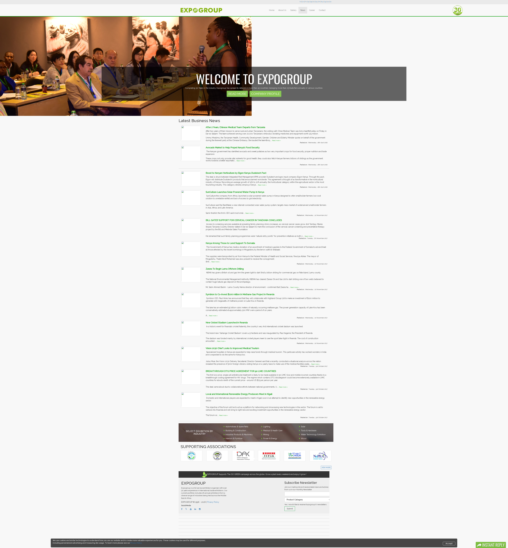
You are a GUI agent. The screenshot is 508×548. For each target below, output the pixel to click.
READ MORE (237, 93)
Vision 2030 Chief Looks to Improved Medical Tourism (232, 348)
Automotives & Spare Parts (237, 427)
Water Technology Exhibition (313, 434)
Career (312, 10)
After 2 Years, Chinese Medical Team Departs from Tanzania (235, 127)
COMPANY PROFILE (265, 93)
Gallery (293, 10)
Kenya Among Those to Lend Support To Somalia (230, 243)
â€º (190, 452)
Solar (303, 427)
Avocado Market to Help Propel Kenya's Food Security (233, 147)
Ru (322, 2)
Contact (322, 10)
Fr (306, 2)
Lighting (266, 427)
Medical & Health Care (272, 431)
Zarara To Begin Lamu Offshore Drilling (225, 269)
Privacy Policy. (136, 543)
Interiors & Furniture (234, 438)
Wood (303, 438)
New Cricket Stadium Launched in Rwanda (227, 322)
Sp (325, 2)
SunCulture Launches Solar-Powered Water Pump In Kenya (235, 192)
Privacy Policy (213, 502)
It (313, 2)
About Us (282, 10)
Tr (300, 2)
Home (271, 10)
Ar (328, 2)
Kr (330, 2)
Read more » (276, 140)
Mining (266, 434)
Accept (449, 543)
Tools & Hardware (308, 431)
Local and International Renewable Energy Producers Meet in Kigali (239, 394)
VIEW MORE (326, 467)
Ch (303, 2)
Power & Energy (270, 438)
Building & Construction (236, 431)
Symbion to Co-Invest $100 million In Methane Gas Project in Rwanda (240, 294)
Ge (311, 2)
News (302, 10)
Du (316, 2)
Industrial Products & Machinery (239, 434)
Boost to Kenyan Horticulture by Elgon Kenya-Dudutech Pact (236, 173)
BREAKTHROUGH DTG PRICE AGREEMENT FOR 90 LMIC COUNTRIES (241, 371)
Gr (308, 2)
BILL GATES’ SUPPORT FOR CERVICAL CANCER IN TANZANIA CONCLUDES (244, 220)
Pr (319, 2)
